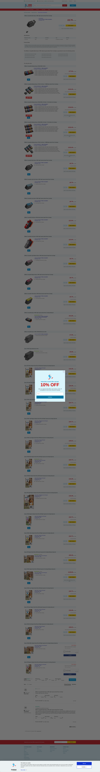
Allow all (84, 763)
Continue (50, 397)
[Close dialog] (64, 372)
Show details (23, 769)
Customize (84, 766)
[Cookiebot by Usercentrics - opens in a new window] (13, 770)
